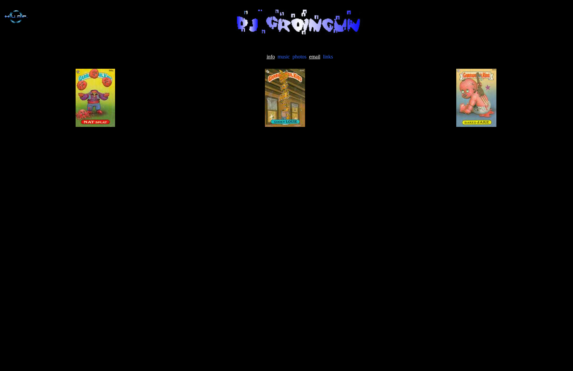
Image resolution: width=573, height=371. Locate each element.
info (271, 56)
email (314, 56)
